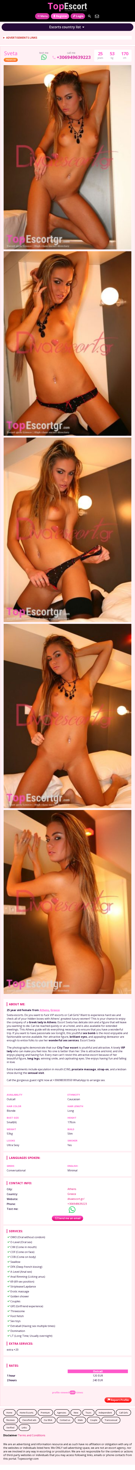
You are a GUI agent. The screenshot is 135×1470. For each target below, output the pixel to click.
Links (24, 1427)
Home (9, 1412)
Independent (105, 1412)
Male (80, 1420)
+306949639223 (74, 57)
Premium (45, 1412)
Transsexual (111, 1420)
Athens (44, 1010)
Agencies (61, 1412)
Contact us (65, 1420)
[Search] (90, 16)
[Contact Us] (97, 16)
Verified (10, 1427)
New (76, 1412)
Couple (93, 1420)
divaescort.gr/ (76, 1199)
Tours (88, 1412)
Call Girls (123, 1412)
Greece (55, 1010)
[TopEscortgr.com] (68, 7)
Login (79, 16)
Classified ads (29, 1420)
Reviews (10, 1420)
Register (62, 16)
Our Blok (48, 1420)
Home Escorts (26, 1412)
